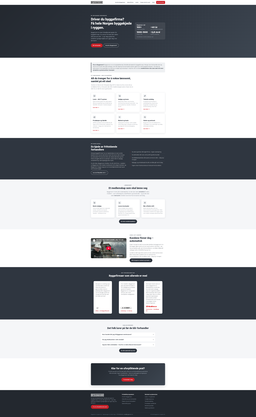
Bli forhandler (160, 2)
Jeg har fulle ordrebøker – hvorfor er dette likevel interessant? (121, 344)
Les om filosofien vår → (99, 172)
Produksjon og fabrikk (150, 403)
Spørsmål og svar (126, 403)
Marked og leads (149, 405)
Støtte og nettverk (149, 408)
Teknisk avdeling (149, 401)
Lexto (136, 2)
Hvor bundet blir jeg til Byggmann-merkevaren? (117, 334)
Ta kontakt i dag (128, 379)
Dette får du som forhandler (129, 399)
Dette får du (130, 2)
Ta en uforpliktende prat (100, 406)
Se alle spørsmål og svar (128, 350)
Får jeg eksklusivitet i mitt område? (113, 339)
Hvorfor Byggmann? (111, 45)
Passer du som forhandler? (129, 401)
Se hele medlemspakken (128, 221)
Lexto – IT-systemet (150, 396)
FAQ (153, 2)
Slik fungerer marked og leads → (140, 260)
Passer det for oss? (145, 2)
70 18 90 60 (120, 414)
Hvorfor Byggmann (120, 2)
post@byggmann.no (128, 414)
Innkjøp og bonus (149, 399)
